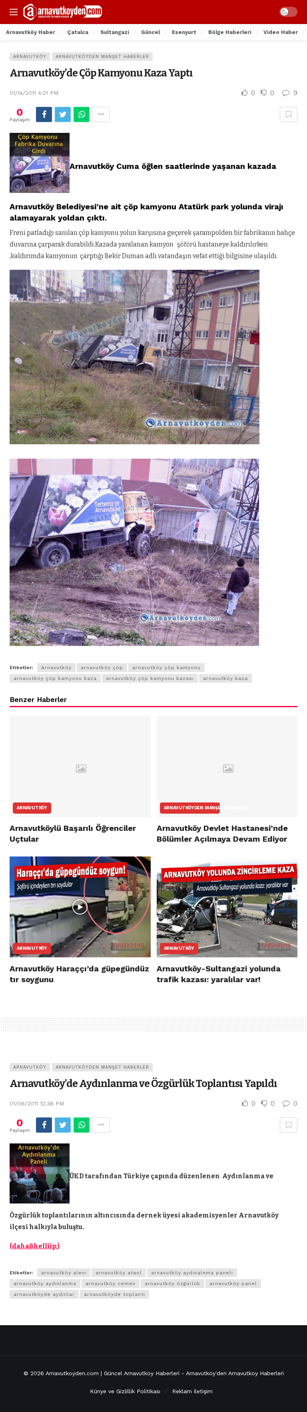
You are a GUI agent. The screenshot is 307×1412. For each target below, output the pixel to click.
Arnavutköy (29, 56)
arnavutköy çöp (102, 667)
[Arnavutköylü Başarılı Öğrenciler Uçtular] (80, 766)
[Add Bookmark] (288, 114)
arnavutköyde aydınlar (44, 1294)
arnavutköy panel (233, 1283)
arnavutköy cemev (111, 1283)
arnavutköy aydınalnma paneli (192, 1273)
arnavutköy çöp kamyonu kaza (55, 678)
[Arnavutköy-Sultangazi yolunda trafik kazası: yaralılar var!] (227, 906)
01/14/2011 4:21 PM (34, 93)
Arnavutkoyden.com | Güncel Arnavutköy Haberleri (112, 1373)
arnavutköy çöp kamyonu (166, 667)
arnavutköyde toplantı (114, 1294)
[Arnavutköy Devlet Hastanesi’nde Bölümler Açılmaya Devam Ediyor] (227, 766)
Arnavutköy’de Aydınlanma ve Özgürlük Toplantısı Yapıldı (143, 1083)
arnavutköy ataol (119, 1273)
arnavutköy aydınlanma (45, 1283)
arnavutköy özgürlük (172, 1283)
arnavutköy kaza (225, 678)
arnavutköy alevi (63, 1273)
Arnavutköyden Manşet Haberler (102, 56)
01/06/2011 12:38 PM (37, 1103)
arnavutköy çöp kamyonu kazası (150, 678)
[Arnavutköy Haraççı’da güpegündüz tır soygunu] (80, 906)
